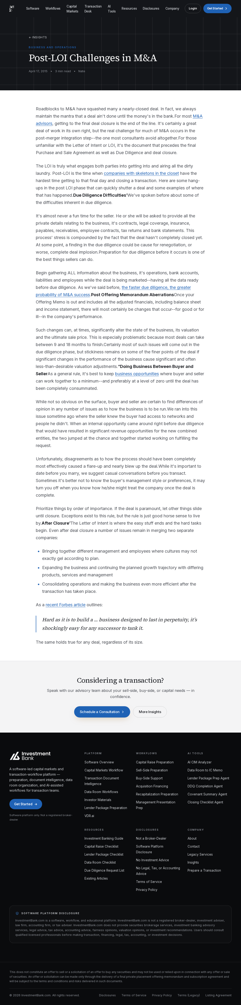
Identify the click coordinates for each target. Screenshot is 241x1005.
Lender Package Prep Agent (208, 778)
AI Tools (112, 8)
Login (193, 8)
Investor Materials (97, 800)
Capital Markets (72, 8)
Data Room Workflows (101, 792)
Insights (193, 862)
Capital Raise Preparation (155, 762)
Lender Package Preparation (105, 808)
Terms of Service (149, 882)
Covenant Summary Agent (207, 794)
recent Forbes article (65, 604)
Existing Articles (96, 878)
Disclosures (151, 8)
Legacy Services (200, 854)
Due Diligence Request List (104, 870)
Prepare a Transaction (204, 870)
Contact (194, 846)
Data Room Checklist (100, 862)
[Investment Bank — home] (11, 8)
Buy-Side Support (149, 778)
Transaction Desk (93, 8)
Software (32, 8)
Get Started (215, 8)
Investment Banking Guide (103, 838)
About (192, 838)
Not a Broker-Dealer (151, 838)
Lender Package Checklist (103, 854)
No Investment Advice (152, 860)
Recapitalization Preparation (157, 794)
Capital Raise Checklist (101, 846)
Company (172, 8)
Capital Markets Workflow (103, 770)
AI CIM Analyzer (200, 762)
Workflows (52, 8)
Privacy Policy (146, 890)
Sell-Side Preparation (152, 770)
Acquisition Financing (152, 786)
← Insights (38, 37)
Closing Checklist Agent (205, 802)
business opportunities (137, 373)
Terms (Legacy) (188, 995)
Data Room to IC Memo (205, 770)
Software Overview (99, 762)
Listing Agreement (218, 995)
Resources (129, 8)
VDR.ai (89, 816)
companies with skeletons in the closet (141, 173)
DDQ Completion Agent (205, 786)
